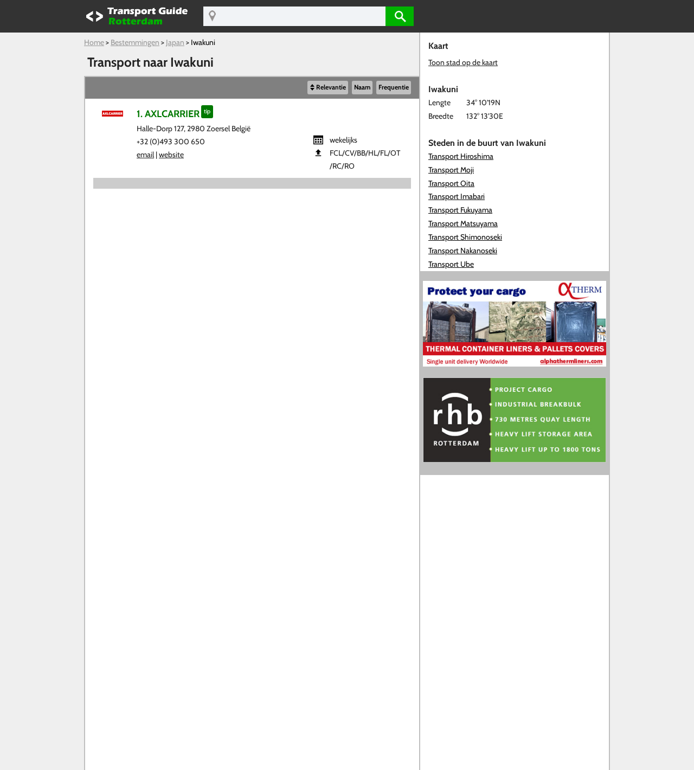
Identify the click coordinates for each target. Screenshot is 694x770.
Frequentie (393, 87)
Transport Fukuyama (460, 210)
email (145, 154)
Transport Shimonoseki (465, 237)
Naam (362, 87)
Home (94, 42)
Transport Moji (451, 170)
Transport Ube (451, 264)
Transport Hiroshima (460, 156)
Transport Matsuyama (463, 223)
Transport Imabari (456, 196)
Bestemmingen (135, 42)
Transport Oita (451, 183)
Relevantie (331, 87)
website (171, 154)
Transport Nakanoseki (462, 250)
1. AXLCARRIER (168, 113)
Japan (175, 42)
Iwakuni (203, 42)
